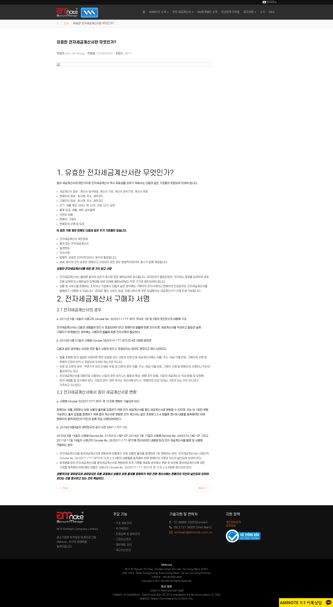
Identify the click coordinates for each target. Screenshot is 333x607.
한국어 (270, 2)
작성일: (91, 53)
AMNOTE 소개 (158, 12)
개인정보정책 (233, 522)
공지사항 (248, 12)
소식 (262, 12)
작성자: (61, 53)
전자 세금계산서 (182, 12)
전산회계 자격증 (230, 12)
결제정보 (231, 525)
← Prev (64, 488)
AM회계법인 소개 (207, 12)
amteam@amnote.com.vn (193, 532)
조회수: (119, 53)
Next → (203, 488)
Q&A (271, 12)
